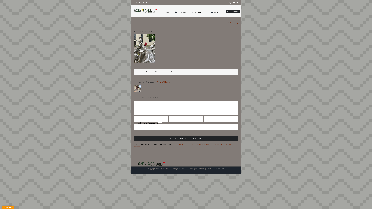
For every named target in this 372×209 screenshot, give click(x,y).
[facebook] (230, 3)
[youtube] (237, 3)
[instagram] (234, 3)
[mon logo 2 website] (145, 11)
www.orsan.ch (182, 169)
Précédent (234, 23)
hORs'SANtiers (163, 82)
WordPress (220, 169)
